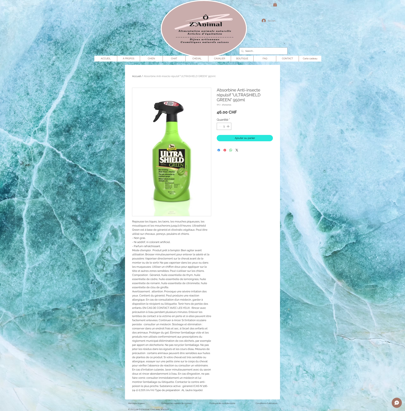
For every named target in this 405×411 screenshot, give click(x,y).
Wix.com (165, 409)
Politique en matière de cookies (176, 403)
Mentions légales (136, 403)
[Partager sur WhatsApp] (231, 150)
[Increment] (228, 126)
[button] (275, 4)
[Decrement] (219, 126)
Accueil (136, 76)
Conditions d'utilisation (266, 403)
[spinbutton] (224, 126)
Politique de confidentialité (222, 403)
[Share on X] (237, 150)
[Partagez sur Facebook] (219, 150)
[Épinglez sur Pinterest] (225, 150)
